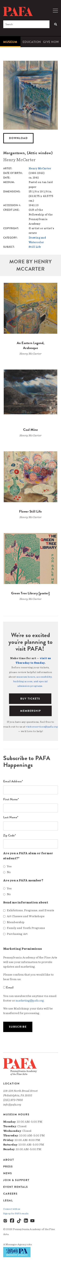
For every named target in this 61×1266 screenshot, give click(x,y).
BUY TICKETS (30, 699)
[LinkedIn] (26, 1220)
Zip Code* (9, 835)
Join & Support (16, 1180)
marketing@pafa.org (30, 1000)
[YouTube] (32, 1220)
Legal (8, 1200)
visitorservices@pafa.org (42, 726)
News (7, 1173)
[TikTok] (19, 1220)
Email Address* (13, 781)
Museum (10, 42)
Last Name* (10, 817)
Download (18, 138)
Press (8, 1167)
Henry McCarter (40, 168)
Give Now (51, 42)
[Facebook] (12, 1220)
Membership (30, 711)
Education (32, 42)
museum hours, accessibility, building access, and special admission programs (32, 681)
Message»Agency (16, 1244)
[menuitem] (10, 41)
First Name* (11, 799)
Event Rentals (15, 1187)
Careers (10, 1194)
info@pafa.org (12, 1104)
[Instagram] (5, 1220)
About (8, 1160)
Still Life (35, 246)
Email (9, 987)
